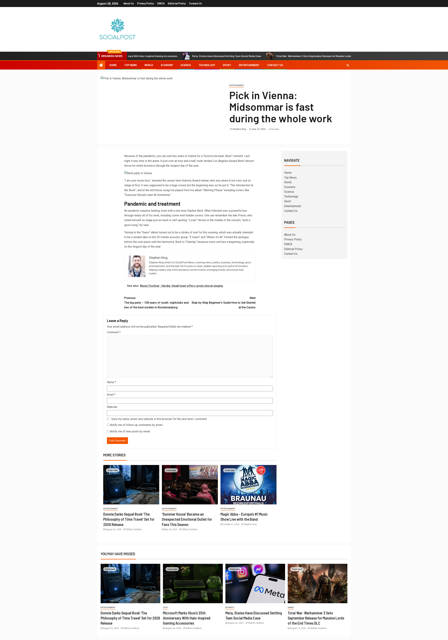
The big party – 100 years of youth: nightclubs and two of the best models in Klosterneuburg (156, 302)
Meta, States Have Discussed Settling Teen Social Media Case (203, 55)
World (149, 65)
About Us (128, 3)
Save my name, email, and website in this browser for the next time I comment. (159, 419)
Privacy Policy (145, 3)
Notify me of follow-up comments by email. (136, 425)
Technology (207, 65)
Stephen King (239, 129)
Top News (130, 65)
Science (186, 65)
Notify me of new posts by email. (130, 431)
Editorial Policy (177, 3)
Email (111, 394)
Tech (165, 607)
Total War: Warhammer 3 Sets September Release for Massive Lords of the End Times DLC (302, 55)
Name (111, 382)
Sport (227, 65)
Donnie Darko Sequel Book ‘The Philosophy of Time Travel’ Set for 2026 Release (128, 519)
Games (291, 607)
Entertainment (249, 65)
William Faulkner (134, 529)
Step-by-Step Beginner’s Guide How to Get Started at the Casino (223, 302)
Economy (167, 65)
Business (229, 607)
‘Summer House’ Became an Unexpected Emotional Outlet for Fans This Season (187, 519)
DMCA (160, 3)
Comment (114, 332)
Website (112, 407)
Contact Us (195, 3)
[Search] (348, 65)
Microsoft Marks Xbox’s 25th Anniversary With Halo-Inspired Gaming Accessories (186, 618)
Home (113, 65)
